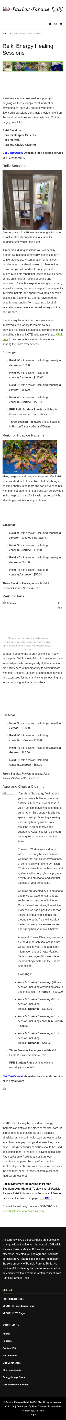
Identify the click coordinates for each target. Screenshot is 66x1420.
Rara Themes (39, 1406)
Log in (33, 1414)
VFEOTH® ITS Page (14, 1313)
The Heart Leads (12, 1370)
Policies (7, 1340)
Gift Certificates (12, 1362)
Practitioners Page (13, 1298)
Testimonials (10, 1355)
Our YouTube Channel (15, 1384)
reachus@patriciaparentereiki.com (23, 1211)
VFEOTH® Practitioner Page (18, 1306)
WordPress (28, 1410)
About (6, 1333)
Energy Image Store (14, 1377)
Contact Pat (9, 1348)
